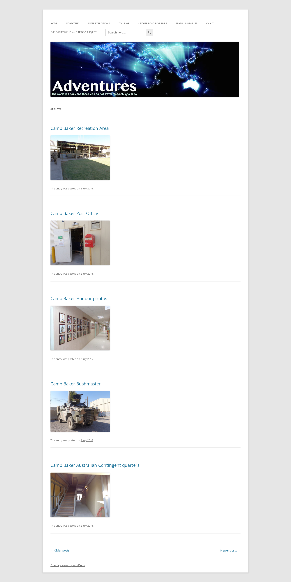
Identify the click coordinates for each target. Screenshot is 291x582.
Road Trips (73, 23)
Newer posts (230, 550)
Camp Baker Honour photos (78, 298)
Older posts (59, 550)
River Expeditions (99, 23)
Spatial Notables (186, 23)
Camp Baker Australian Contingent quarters (94, 465)
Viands (210, 23)
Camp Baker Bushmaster (75, 384)
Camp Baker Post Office (74, 213)
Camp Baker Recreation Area (79, 128)
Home (54, 23)
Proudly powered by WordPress (67, 565)
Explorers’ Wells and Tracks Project (73, 32)
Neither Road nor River (152, 23)
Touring (124, 23)
